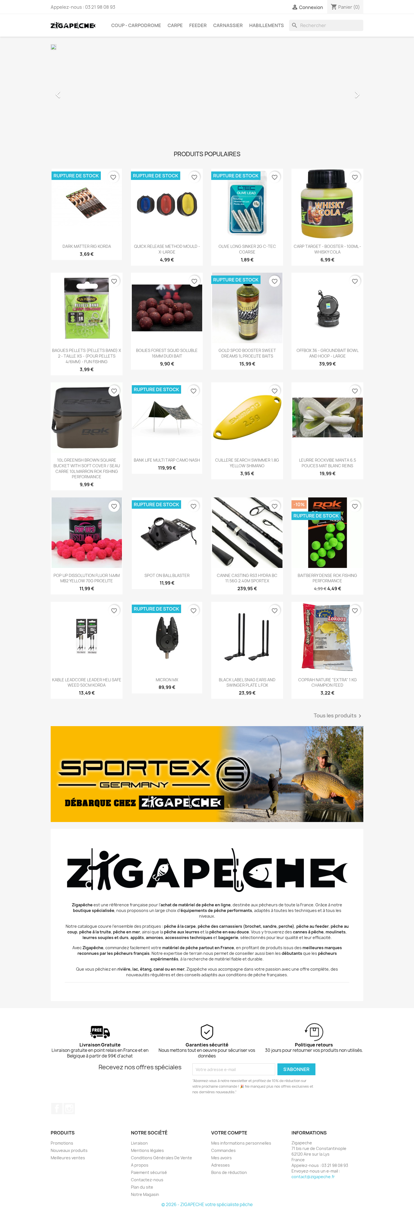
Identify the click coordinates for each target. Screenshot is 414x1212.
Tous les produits (338, 716)
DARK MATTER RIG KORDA (87, 246)
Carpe (175, 25)
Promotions (62, 1143)
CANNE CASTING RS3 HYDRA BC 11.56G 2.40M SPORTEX (247, 578)
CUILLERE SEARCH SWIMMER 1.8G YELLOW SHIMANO (247, 462)
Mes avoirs (221, 1157)
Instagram (69, 1108)
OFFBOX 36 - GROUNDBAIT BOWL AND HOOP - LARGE (328, 353)
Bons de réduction (229, 1172)
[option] (207, 92)
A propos (139, 1165)
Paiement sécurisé (149, 1172)
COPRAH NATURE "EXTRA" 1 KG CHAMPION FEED (327, 682)
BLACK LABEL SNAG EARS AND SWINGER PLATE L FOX (247, 682)
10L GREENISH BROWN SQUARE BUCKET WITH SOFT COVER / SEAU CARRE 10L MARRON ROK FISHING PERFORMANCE (87, 468)
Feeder (198, 25)
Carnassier (228, 25)
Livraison (139, 1143)
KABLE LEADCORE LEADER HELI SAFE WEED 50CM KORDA (86, 682)
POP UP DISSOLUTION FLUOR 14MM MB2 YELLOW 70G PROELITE (87, 578)
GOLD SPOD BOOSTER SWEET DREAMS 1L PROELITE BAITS (247, 353)
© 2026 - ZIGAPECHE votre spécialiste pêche (207, 1204)
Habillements (266, 25)
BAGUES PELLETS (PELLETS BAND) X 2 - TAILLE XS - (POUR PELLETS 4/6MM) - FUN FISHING (86, 356)
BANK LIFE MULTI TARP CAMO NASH (167, 460)
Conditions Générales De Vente (161, 1157)
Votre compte (229, 1133)
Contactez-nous (147, 1179)
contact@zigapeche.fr (313, 1176)
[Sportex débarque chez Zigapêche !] (207, 774)
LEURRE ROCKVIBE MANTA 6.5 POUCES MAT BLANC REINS (327, 462)
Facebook (57, 1108)
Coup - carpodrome (136, 25)
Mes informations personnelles (241, 1143)
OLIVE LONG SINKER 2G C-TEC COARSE (247, 249)
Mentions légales (147, 1150)
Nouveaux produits (69, 1150)
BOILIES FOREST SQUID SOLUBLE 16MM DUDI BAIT (167, 353)
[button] (74, 92)
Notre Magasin (145, 1194)
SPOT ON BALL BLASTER (167, 575)
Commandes (223, 1150)
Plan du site (142, 1187)
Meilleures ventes (68, 1157)
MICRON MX (167, 679)
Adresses (220, 1165)
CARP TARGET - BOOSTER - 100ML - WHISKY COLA (327, 249)
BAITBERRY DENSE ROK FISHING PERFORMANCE (327, 578)
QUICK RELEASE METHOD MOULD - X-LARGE (167, 249)
